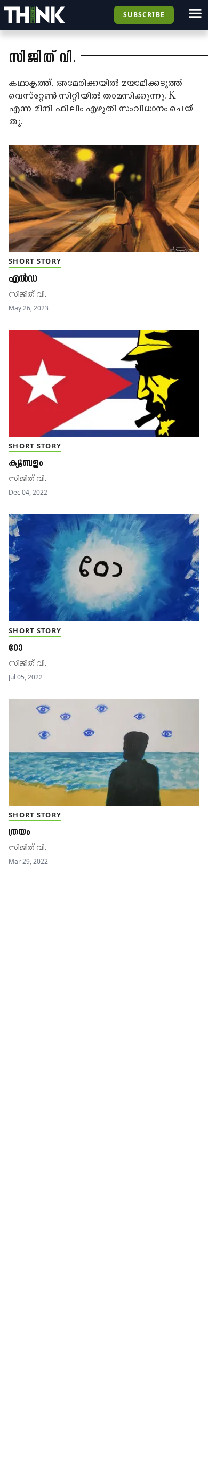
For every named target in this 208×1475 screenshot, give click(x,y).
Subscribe (144, 14)
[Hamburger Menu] (195, 13)
